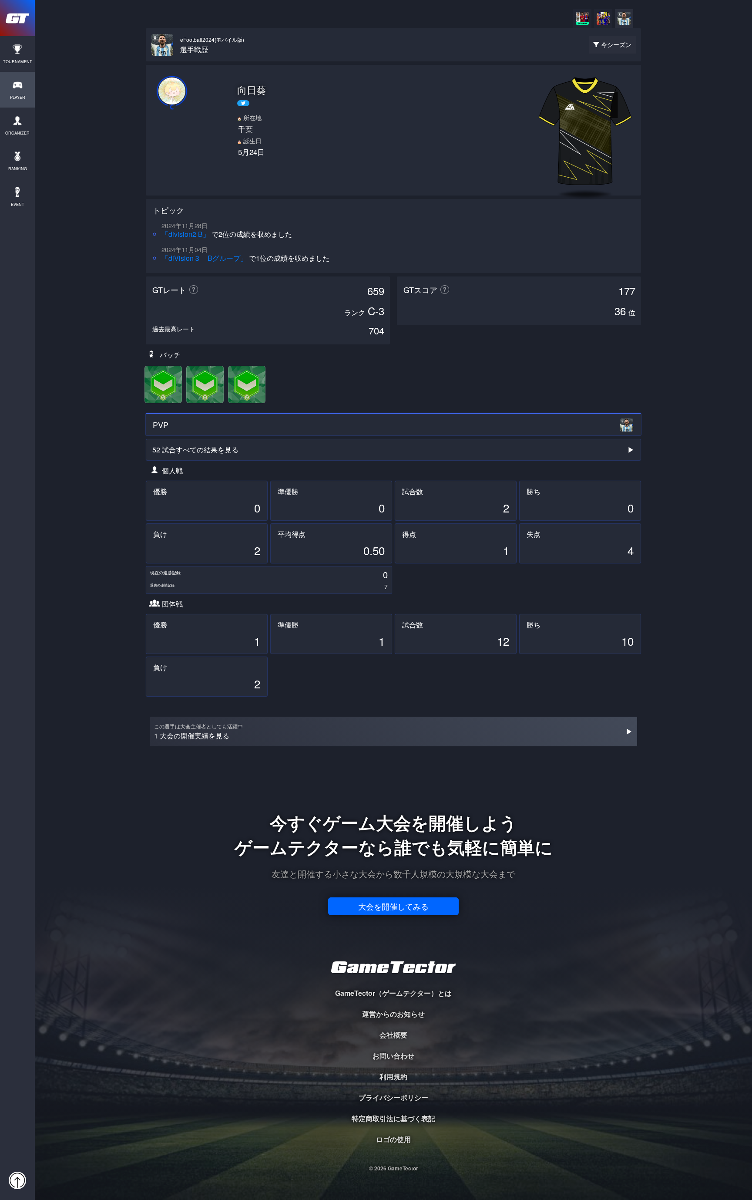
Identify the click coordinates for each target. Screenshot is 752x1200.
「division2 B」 (185, 234)
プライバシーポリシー (393, 1097)
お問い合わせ (393, 1056)
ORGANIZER (17, 133)
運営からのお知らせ (393, 1014)
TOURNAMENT (17, 62)
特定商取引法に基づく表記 (393, 1118)
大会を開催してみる (393, 906)
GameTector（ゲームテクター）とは (393, 993)
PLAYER (17, 97)
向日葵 (251, 89)
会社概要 (393, 1035)
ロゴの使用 (393, 1139)
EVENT (17, 204)
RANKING (17, 169)
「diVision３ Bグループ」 (204, 258)
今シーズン (616, 44)
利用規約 (393, 1077)
